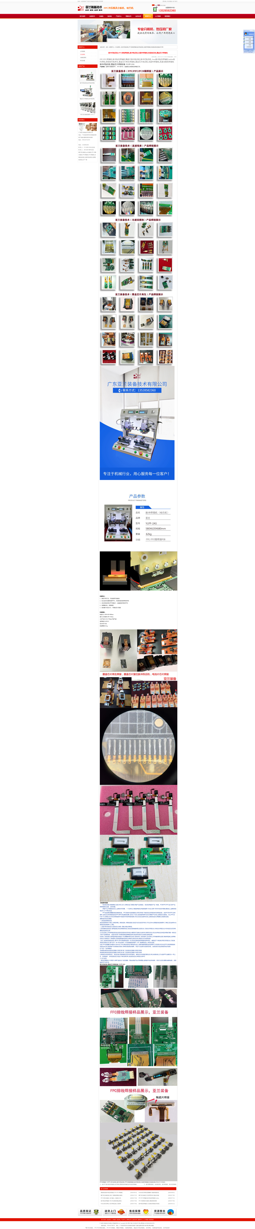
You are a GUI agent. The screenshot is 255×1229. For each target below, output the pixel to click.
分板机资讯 (83, 57)
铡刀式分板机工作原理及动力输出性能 (149, 1195)
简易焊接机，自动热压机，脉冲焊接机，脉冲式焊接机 (162, 1184)
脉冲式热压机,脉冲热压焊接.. (87, 83)
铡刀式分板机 (89, 1228)
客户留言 (175, 1)
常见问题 (82, 60)
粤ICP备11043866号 (133, 1223)
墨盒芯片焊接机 (160, 1182)
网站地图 (151, 1225)
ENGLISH (162, 5)
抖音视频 (169, 1)
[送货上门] (115, 1215)
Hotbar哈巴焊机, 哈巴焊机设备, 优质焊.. (111, 1203)
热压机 (110, 16)
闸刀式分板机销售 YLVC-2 (87, 114)
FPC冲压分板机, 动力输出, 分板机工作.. (111, 1198)
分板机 (101, 16)
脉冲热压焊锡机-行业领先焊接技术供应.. (149, 1203)
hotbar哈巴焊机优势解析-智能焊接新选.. (149, 1192)
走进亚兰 (92, 16)
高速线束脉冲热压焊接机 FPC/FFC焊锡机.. (112, 1192)
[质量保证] (90, 1215)
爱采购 (164, 1)
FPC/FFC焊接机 (111, 1228)
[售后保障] (140, 1215)
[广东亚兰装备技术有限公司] (90, 10)
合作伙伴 (138, 16)
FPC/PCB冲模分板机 (99, 1228)
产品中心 (119, 16)
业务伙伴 (134, 1219)
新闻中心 (148, 16)
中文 (156, 5)
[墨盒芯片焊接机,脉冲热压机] (87, 97)
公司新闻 (82, 51)
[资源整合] (165, 1215)
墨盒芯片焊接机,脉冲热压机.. (87, 98)
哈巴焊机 (148, 1228)
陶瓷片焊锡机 (120, 1228)
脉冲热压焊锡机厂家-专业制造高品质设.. (111, 1201)
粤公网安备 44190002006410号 (146, 1223)
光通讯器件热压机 (157, 1228)
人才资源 (158, 16)
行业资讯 (82, 54)
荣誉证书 (128, 16)
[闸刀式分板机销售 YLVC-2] (87, 112)
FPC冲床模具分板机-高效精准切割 (148, 1201)
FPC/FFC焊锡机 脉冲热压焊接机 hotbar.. (149, 1198)
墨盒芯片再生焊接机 (139, 1228)
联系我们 (167, 16)
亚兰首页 (82, 16)
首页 (107, 47)
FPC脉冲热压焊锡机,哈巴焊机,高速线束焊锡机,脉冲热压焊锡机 (120, 1184)
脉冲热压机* (166, 1228)
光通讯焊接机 (128, 1228)
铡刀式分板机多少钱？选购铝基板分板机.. (112, 1195)
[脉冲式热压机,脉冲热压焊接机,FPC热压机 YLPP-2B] (87, 81)
